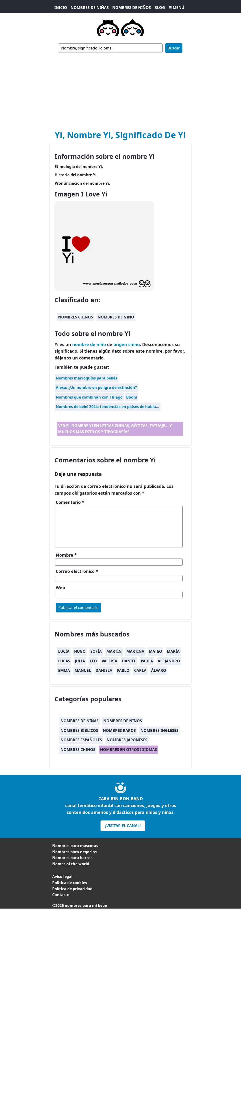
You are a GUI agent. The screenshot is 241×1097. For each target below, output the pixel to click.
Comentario (70, 502)
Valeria (109, 661)
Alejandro (169, 661)
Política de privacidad (72, 888)
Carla (140, 670)
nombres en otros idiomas (128, 749)
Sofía (96, 651)
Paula (147, 661)
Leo (93, 661)
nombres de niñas (79, 720)
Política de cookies (69, 882)
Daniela (104, 670)
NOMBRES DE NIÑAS (90, 7)
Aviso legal (62, 876)
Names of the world (70, 863)
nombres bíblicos (79, 730)
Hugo (80, 651)
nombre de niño (89, 344)
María (173, 651)
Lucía (63, 651)
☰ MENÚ (176, 7)
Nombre (66, 555)
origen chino (126, 344)
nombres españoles (81, 739)
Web (60, 587)
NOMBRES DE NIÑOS (131, 7)
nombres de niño (116, 317)
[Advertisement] (120, 88)
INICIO (60, 7)
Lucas (64, 661)
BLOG (159, 7)
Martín (114, 651)
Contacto (60, 894)
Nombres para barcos (72, 857)
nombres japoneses (127, 739)
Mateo (155, 651)
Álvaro (158, 670)
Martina (135, 651)
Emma (64, 670)
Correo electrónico (77, 571)
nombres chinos (75, 317)
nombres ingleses (159, 730)
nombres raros (119, 730)
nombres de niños (122, 720)
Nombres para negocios (74, 851)
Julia (80, 661)
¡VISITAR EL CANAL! (123, 825)
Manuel (83, 670)
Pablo (123, 670)
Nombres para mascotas (75, 845)
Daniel (129, 661)
